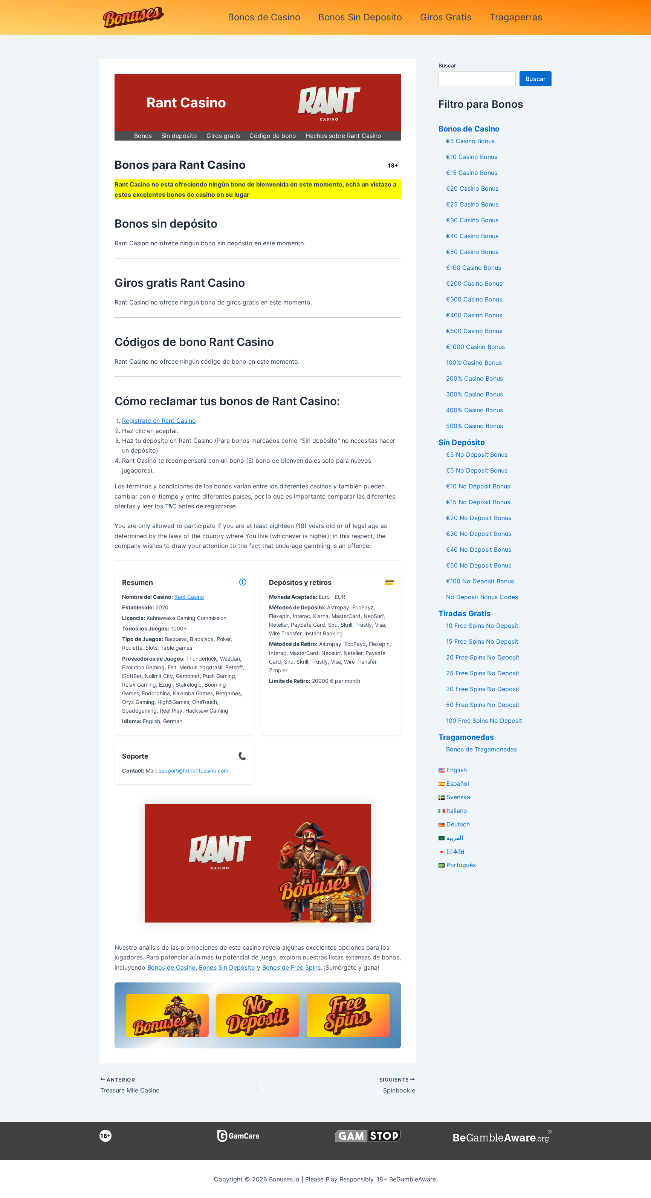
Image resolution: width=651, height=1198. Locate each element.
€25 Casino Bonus (472, 204)
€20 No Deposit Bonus (478, 518)
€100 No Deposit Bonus (480, 581)
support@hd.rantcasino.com (193, 770)
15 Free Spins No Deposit (482, 641)
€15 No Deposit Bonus (478, 502)
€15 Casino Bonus (471, 172)
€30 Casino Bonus (472, 220)
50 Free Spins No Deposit (483, 704)
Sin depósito (179, 135)
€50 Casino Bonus (472, 252)
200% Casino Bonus (474, 378)
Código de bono (272, 135)
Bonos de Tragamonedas (481, 749)
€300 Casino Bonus (474, 299)
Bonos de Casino (264, 17)
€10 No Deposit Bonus (478, 486)
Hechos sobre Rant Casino (343, 135)
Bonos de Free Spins (291, 967)
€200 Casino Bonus (474, 283)
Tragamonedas (466, 737)
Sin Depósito (462, 442)
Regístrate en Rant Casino (159, 420)
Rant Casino (189, 597)
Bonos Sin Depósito (227, 967)
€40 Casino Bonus (472, 236)
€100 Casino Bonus (473, 267)
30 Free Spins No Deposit (483, 689)
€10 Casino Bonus (471, 157)
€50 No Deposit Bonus (478, 565)
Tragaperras (516, 17)
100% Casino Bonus (474, 362)
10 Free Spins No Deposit (482, 625)
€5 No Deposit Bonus (476, 454)
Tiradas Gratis (465, 613)
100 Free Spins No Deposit (484, 720)
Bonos (143, 135)
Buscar (447, 65)
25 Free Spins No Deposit (483, 673)
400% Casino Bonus (474, 410)
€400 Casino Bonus (474, 315)
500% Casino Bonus (474, 426)
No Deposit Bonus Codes (482, 597)
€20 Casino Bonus (472, 188)
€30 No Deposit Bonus (478, 533)
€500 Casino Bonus (474, 331)
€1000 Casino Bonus (475, 346)
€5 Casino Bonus (470, 141)
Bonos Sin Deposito (360, 17)
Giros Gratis (446, 17)
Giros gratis (223, 135)
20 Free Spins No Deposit (483, 657)
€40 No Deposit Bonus (478, 549)
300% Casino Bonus (474, 394)
